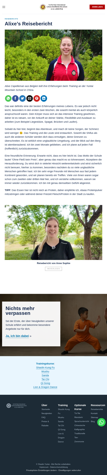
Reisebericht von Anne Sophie (53, 263)
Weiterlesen (53, 269)
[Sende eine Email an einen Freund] (29, 98)
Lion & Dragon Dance (45, 387)
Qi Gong (45, 383)
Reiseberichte (11, 19)
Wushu (45, 371)
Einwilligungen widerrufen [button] (70, 470)
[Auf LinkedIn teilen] (44, 98)
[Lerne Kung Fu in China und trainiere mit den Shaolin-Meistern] (53, 7)
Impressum (43, 467)
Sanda (45, 375)
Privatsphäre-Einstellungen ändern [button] (41, 470)
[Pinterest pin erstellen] (36, 98)
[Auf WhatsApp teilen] (8, 98)
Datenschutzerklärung (59, 467)
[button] (3, 6)
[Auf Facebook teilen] (15, 98)
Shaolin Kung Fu (45, 367)
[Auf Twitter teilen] (22, 98)
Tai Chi (45, 379)
